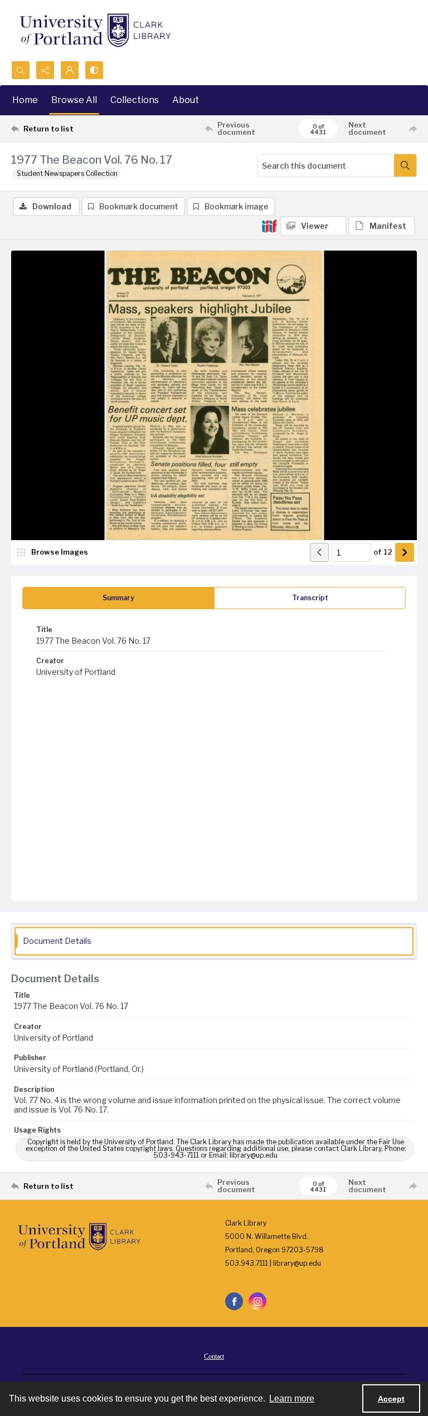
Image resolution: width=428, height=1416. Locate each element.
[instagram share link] (257, 1301)
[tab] (118, 598)
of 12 (382, 551)
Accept (391, 1398)
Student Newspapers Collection (67, 173)
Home (25, 100)
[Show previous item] (319, 552)
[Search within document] (405, 165)
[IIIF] (269, 225)
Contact (214, 1356)
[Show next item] (404, 552)
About (185, 100)
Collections (134, 100)
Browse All (74, 100)
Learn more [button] (291, 1398)
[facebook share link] (234, 1301)
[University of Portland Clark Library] (94, 30)
